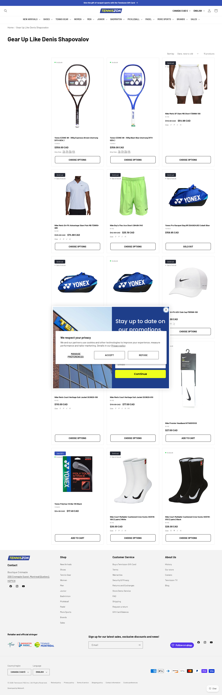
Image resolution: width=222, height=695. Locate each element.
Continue (140, 374)
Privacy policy (118, 345)
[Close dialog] (166, 309)
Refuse (143, 355)
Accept (109, 355)
